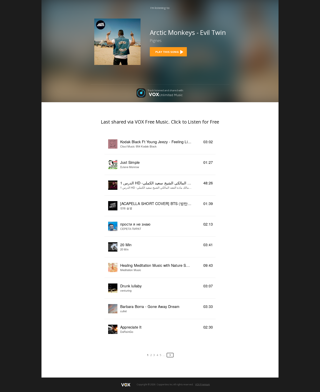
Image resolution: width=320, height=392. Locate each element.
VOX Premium (202, 384)
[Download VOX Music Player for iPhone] (117, 41)
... (164, 355)
